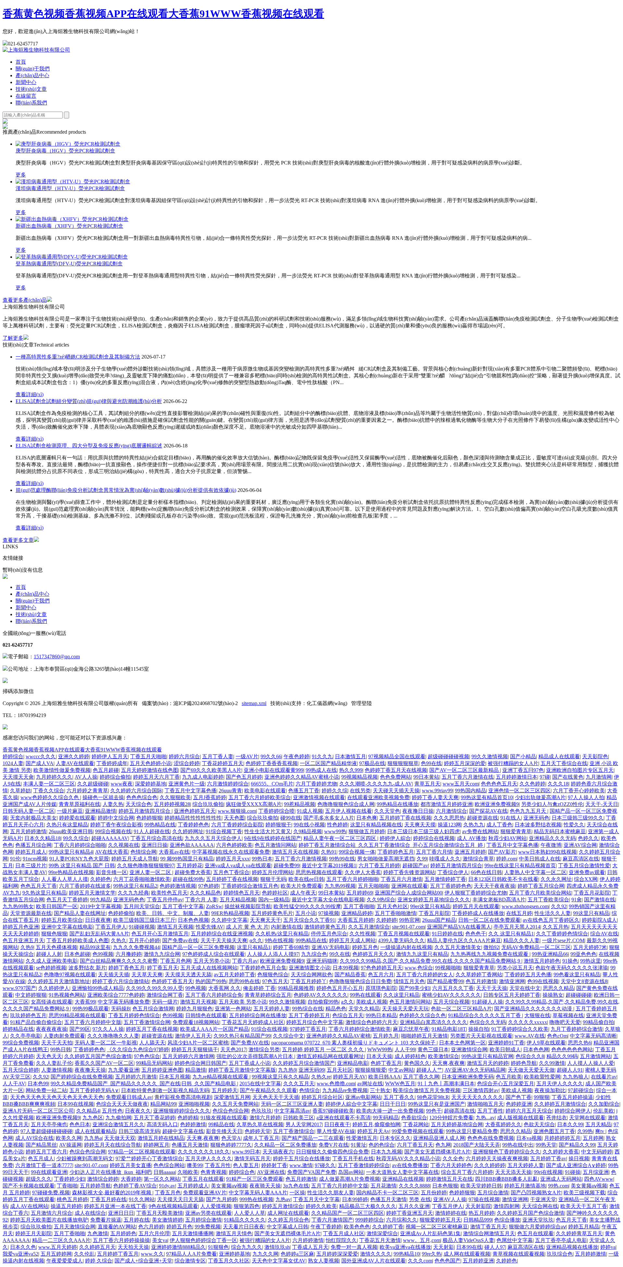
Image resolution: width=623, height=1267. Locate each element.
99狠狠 (541, 1097)
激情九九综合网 (162, 954)
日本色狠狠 (445, 1185)
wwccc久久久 (41, 756)
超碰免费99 (286, 865)
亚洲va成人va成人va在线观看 (238, 865)
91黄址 (358, 1145)
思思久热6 (579, 1042)
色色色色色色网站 (572, 1049)
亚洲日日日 (121, 1213)
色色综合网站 (169, 1165)
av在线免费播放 (410, 1165)
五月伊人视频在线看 (348, 811)
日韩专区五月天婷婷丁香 (511, 995)
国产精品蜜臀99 (445, 981)
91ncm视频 (35, 858)
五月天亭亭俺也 (49, 1124)
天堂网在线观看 (587, 1117)
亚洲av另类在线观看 (208, 1213)
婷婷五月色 (365, 947)
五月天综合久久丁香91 (309, 920)
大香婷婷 (131, 1179)
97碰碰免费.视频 (51, 1192)
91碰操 (572, 1172)
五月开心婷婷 (144, 940)
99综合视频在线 (113, 831)
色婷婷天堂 (258, 1131)
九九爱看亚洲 (123, 1070)
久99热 (585, 1131)
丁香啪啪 (67, 1185)
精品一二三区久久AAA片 (61, 1240)
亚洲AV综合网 (580, 845)
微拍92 (491, 947)
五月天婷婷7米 (590, 947)
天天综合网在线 (540, 1206)
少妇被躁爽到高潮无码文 (84, 1158)
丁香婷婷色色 (193, 824)
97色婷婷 (208, 886)
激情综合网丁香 (165, 995)
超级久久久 (39, 1179)
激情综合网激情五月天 (489, 1233)
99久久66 (271, 756)
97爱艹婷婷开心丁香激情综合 (149, 1158)
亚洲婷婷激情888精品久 (178, 1247)
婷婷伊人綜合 (395, 838)
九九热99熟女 (18, 906)
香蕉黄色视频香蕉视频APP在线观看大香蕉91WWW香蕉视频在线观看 (163, 13)
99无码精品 (386, 1117)
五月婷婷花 (189, 865)
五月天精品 (598, 1124)
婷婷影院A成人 (599, 920)
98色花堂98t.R (433, 1097)
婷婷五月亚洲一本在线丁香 (115, 1206)
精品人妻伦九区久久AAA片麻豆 (464, 940)
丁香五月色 (168, 1192)
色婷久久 (588, 838)
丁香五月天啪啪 (148, 756)
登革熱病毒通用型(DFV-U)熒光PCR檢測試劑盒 (69, 263)
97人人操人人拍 (586, 797)
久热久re (321, 1076)
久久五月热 (555, 927)
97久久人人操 (108, 1029)
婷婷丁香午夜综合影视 (116, 824)
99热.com (558, 1185)
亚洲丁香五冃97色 (523, 770)
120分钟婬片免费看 (451, 1117)
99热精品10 (407, 1254)
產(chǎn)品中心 (32, 75)
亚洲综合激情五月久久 (118, 1124)
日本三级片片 (30, 865)
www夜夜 (122, 783)
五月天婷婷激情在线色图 (149, 770)
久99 (422, 858)
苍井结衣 (556, 1117)
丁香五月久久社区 (229, 1260)
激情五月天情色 (234, 1233)
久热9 (26, 947)
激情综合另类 (264, 1049)
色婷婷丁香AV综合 (135, 1185)
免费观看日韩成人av (129, 1097)
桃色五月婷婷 (72, 1199)
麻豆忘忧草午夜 (411, 1029)
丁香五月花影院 (592, 892)
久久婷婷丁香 (387, 1226)
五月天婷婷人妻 (271, 1008)
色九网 (443, 1145)
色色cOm (557, 1036)
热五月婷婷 (482, 1213)
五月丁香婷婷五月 (309, 1015)
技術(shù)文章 (31, 89)
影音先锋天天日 (224, 1131)
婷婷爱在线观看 (77, 818)
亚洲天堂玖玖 (538, 1220)
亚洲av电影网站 (363, 1097)
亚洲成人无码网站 (561, 1179)
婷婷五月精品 (583, 1226)
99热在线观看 (365, 995)
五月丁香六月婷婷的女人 (424, 974)
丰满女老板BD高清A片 (498, 899)
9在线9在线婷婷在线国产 (272, 838)
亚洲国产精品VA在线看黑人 (459, 927)
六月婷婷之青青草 (87, 790)
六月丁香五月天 (415, 1145)
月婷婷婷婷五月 (562, 1138)
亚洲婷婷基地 (234, 1254)
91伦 (15, 858)
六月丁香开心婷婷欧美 (579, 790)
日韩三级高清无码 (139, 1131)
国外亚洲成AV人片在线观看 (373, 1260)
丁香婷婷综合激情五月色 (249, 886)
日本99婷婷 (355, 1199)
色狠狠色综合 (272, 974)
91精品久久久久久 (244, 1220)
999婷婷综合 (369, 1220)
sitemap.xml (254, 703)
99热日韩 (60, 1049)
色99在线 (431, 763)
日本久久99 (570, 1124)
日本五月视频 (174, 1076)
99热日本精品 (381, 1015)
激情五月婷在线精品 (161, 1138)
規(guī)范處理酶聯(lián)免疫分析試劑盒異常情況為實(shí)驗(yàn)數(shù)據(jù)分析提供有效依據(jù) (126, 490)
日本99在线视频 (75, 1104)
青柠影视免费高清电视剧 (183, 1097)
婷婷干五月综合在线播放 (301, 1158)
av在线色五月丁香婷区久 (551, 920)
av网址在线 (370, 1083)
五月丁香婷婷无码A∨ (94, 1090)
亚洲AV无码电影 (331, 947)
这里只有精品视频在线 (376, 824)
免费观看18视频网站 (196, 1022)
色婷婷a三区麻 (297, 1254)
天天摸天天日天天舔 (180, 1199)
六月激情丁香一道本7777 (43, 1165)
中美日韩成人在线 (539, 858)
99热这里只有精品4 (71, 852)
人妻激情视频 (56, 1070)
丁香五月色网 (175, 961)
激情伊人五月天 (193, 1036)
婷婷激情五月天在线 (449, 1179)
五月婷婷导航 (95, 1185)
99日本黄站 (426, 777)
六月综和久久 (401, 1220)
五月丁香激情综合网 (147, 1022)
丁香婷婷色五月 (395, 852)
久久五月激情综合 (369, 927)
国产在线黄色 (567, 777)
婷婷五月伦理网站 (272, 872)
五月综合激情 (492, 1192)
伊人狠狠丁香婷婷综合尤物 (476, 892)
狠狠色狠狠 (54, 933)
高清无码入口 (162, 1124)
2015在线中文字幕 (260, 1083)
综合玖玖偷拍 (208, 804)
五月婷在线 (137, 1220)
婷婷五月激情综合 (282, 1206)
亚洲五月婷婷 (470, 852)
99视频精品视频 (359, 777)
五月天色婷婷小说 (150, 763)
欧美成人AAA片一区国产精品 (214, 1029)
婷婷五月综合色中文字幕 (314, 1022)
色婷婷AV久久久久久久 (321, 995)
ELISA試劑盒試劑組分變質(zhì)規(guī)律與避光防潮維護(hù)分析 (89, 401)
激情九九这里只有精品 (422, 954)
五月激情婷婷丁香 (445, 879)
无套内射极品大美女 (33, 818)
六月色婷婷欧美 (234, 845)
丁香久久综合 (48, 790)
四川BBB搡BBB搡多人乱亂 (506, 1179)
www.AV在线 (530, 1036)
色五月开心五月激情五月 (160, 933)
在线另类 (360, 790)
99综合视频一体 (357, 852)
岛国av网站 (351, 1172)
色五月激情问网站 (275, 845)
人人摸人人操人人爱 (590, 1063)
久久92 (559, 906)
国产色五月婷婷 (244, 777)
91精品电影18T (449, 1029)
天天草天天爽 (147, 974)
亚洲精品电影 (352, 1063)
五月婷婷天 (225, 1090)
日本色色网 (536, 1049)
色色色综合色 (141, 797)
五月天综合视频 (451, 1002)
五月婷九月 (386, 1036)
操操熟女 (553, 995)
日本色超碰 (77, 954)
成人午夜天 (303, 892)
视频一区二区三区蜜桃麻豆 (437, 1226)
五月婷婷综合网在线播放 (257, 1015)
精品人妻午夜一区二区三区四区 (340, 838)
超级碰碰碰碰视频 (448, 756)
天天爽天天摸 (419, 824)
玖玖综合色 (560, 1254)
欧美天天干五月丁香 (583, 1206)
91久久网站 (142, 1199)
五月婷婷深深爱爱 (337, 1254)
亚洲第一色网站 (233, 1008)
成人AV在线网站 (29, 1206)
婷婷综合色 (242, 1172)
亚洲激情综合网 (469, 1049)
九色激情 (97, 1233)
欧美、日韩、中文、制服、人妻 (172, 913)
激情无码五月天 (252, 1158)
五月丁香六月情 (434, 852)
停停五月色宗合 (329, 933)
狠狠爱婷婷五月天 (440, 1220)
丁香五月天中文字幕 (316, 1199)
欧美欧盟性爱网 (542, 1076)
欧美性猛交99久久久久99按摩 (307, 906)
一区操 (297, 1192)
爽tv (600, 1131)
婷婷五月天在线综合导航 (112, 1145)
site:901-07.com (408, 927)
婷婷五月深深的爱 (464, 763)
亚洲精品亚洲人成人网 (439, 1138)
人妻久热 (113, 804)
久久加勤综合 (603, 1104)
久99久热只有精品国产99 (242, 1036)
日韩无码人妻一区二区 (29, 811)
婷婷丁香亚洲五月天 (409, 1213)
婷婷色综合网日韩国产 (200, 1063)
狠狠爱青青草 (515, 831)
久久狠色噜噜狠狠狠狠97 (145, 865)
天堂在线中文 (525, 988)
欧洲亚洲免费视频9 (497, 804)
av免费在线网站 (480, 831)
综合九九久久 (246, 1247)
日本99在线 (469, 1247)
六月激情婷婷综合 (228, 783)
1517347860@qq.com (57, 656)
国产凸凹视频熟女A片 (536, 1192)
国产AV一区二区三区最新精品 (464, 770)
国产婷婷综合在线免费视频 (82, 1076)
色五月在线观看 (535, 1233)
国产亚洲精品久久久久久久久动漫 (533, 1008)
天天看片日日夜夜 (243, 1226)
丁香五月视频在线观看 (404, 933)
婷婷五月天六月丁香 (156, 777)
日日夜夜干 (337, 1124)
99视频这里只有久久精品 (280, 1076)
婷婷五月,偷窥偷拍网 (376, 1124)
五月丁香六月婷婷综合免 (213, 995)
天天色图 (234, 818)
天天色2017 (233, 1049)
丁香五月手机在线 (353, 1158)
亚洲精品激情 (100, 811)
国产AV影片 (502, 852)
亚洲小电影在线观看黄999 (273, 770)
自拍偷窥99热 (323, 1002)
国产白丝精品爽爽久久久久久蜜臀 (119, 961)
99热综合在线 (307, 1008)
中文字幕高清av (292, 1111)
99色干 (434, 1111)
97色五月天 (275, 981)
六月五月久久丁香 (453, 988)
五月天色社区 (392, 906)
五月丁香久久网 (421, 1076)
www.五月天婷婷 (57, 1247)
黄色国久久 (417, 1063)
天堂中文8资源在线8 (584, 981)
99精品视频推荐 (296, 988)
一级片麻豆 (70, 811)
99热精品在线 (160, 824)
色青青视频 (213, 1172)
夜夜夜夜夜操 (51, 1029)
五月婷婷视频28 (172, 804)
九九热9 (287, 1070)
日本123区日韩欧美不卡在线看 (503, 879)
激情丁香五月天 (488, 1226)
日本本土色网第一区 (462, 1042)
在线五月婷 (519, 913)
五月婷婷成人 (193, 1185)
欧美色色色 (357, 1226)
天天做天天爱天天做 (531, 1070)
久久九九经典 (133, 892)
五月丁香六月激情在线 (468, 777)
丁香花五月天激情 (380, 1240)
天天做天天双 (119, 1138)
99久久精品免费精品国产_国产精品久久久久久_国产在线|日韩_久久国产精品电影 (144, 1083)
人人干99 (405, 1049)
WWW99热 (379, 1049)
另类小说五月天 (515, 967)
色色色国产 (447, 1260)
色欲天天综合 (539, 1124)
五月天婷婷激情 (28, 831)
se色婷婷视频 (51, 967)
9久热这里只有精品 (44, 892)
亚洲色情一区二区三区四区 (519, 790)
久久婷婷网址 (187, 831)
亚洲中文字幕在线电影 (67, 927)
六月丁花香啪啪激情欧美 (141, 879)
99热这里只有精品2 (135, 886)
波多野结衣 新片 (87, 967)
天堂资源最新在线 (31, 913)
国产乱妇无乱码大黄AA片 (99, 933)
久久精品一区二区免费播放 (285, 1145)
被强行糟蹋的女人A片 (513, 763)
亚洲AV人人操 (449, 1199)
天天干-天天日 (601, 804)
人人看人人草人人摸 (64, 879)
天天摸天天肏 (18, 777)
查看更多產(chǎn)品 (25, 300)
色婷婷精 (187, 1117)
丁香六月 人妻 (201, 899)
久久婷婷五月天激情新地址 (59, 981)
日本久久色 (23, 1247)
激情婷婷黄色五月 (325, 927)
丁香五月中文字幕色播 (190, 790)
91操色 (570, 961)
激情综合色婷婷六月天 (371, 1022)
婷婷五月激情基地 (525, 1185)
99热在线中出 (517, 1145)
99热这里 (590, 961)
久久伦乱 (84, 1254)
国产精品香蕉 (350, 974)
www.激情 (300, 1165)
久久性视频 (362, 933)
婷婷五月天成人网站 (352, 940)
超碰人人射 (49, 954)
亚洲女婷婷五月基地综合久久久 (433, 899)
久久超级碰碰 (92, 783)
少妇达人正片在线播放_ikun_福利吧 (110, 1172)
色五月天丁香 (571, 1220)
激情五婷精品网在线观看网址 (330, 1056)
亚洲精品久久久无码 (552, 838)
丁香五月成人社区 (343, 1233)
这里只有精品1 (254, 947)
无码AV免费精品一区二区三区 (536, 947)
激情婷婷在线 (450, 1213)
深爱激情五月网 (232, 1097)
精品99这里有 (95, 947)
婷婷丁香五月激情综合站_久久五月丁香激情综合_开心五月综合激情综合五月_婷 (391, 845)
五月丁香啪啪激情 (395, 913)
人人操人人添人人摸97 (273, 954)
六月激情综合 (451, 811)
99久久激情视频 (489, 756)
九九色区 (92, 1117)
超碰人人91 (570, 1070)
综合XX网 (585, 879)
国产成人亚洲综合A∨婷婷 (576, 1165)
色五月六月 (381, 974)
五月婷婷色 (123, 1233)
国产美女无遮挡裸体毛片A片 (437, 1151)
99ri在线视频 (548, 1172)
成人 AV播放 (471, 838)
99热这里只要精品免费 (472, 1131)
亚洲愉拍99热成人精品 (98, 988)
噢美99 (194, 1165)
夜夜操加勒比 (550, 1090)
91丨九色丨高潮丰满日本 (446, 1083)
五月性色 (112, 1111)
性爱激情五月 (361, 1138)
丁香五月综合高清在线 (156, 838)
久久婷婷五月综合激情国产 (304, 1063)
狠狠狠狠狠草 (403, 763)
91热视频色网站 (67, 995)
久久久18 (558, 783)
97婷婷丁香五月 (308, 1029)
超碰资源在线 (482, 818)
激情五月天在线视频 (295, 852)
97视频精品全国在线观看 (396, 756)
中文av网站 (401, 1070)
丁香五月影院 (434, 913)
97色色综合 (147, 1056)
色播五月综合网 (33, 845)
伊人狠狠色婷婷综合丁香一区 (203, 1240)
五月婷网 (593, 1138)
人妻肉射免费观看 (64, 1036)
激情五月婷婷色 (542, 961)
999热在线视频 (256, 1199)
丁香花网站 (416, 1124)
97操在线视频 (484, 1199)
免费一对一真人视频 (354, 1247)
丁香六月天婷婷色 (451, 1165)
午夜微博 (551, 845)
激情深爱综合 (382, 1233)
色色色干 (475, 933)
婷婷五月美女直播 (130, 1165)
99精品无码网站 (154, 1063)
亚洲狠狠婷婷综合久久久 (181, 1111)
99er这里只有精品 (430, 906)
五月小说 (305, 913)
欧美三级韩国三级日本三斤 (144, 920)
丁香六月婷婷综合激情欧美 (359, 1029)
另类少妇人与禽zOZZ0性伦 (552, 804)
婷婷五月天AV (349, 1076)
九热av (283, 1199)
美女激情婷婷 (167, 1220)
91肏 (576, 899)
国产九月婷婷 (221, 1199)
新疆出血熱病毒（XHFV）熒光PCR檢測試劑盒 (69, 226)
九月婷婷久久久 (54, 777)
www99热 (335, 831)
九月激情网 (599, 777)
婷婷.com (506, 858)
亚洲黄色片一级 (186, 783)
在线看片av (604, 1076)
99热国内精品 (470, 790)
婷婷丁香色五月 (126, 967)
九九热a (93, 1138)
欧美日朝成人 (505, 1049)
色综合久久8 (530, 1056)
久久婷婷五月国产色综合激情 (98, 1056)
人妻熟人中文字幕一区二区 (535, 872)
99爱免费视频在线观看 (418, 1131)
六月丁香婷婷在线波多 (85, 886)
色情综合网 (143, 852)
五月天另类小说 (211, 961)
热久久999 (350, 770)
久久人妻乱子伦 (54, 1063)
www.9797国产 (19, 988)
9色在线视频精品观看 (173, 1206)
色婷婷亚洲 (519, 1104)
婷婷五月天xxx (233, 858)
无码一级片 (165, 1002)
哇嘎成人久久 (444, 858)
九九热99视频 (340, 886)
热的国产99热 (210, 981)
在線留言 (26, 96)
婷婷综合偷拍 (115, 777)
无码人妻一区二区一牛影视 (106, 1042)
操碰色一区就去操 (103, 797)
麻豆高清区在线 (581, 858)
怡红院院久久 (341, 1240)
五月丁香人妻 (217, 756)
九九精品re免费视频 (345, 1090)
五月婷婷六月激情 (136, 1076)
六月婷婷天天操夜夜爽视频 (497, 1158)
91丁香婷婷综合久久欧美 (519, 1029)
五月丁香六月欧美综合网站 (540, 892)
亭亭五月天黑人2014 (517, 927)
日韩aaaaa (164, 1172)
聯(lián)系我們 (31, 102)
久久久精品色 (205, 892)
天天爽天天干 (265, 920)
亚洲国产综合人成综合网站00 (408, 892)
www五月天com (461, 783)
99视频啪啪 (448, 967)
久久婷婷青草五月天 (579, 1233)
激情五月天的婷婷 (487, 1063)
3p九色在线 (296, 1185)
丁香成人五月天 (310, 1247)
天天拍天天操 (133, 1247)
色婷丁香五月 (386, 1063)
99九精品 (100, 899)
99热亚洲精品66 (550, 954)
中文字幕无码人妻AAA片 (258, 1192)
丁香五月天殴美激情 (159, 1213)
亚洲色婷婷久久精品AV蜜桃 (338, 1036)
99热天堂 (546, 1145)
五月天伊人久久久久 (559, 1083)
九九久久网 (265, 1254)
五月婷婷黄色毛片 (272, 913)
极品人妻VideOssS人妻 (468, 1240)
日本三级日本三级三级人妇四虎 (423, 831)
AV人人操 (86, 777)
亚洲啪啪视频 (194, 1104)
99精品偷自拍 (598, 1022)
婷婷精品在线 (18, 1029)
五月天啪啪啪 (373, 886)
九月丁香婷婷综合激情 (577, 1029)
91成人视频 (310, 811)
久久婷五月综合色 (288, 1220)
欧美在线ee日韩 (306, 879)
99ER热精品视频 (230, 913)
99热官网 (409, 920)
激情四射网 (506, 1206)
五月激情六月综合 (51, 1213)
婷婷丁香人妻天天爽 (435, 797)
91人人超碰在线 (152, 831)
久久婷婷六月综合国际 (136, 790)
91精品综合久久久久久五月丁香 (485, 1015)
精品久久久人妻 (521, 940)
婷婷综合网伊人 (573, 1111)
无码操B (120, 1008)
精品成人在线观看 (559, 756)
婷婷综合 (13, 756)
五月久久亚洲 (414, 1206)
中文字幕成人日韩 (287, 1226)
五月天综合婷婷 (21, 1070)
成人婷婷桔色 (410, 1056)
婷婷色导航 (524, 1063)
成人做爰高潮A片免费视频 (349, 1179)
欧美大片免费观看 (301, 886)
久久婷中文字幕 (229, 920)
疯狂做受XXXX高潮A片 (254, 804)
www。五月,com (421, 1240)
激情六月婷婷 (265, 1117)
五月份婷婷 (434, 1192)
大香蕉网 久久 (224, 988)
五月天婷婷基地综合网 (457, 1124)
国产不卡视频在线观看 (29, 1185)
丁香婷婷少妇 (69, 1179)
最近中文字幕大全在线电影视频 (328, 899)
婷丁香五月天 (162, 967)
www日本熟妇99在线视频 (547, 852)
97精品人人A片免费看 (191, 1254)
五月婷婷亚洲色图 (162, 1070)
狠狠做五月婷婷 (366, 831)
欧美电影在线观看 (265, 790)
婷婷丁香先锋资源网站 (409, 872)
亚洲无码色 (536, 818)
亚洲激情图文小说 (309, 967)
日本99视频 (346, 967)
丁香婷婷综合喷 (276, 811)
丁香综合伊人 (453, 872)
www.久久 (152, 1254)
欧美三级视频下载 (584, 1192)
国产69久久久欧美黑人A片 (210, 770)
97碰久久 (325, 1165)
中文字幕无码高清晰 (593, 1036)
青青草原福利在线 (79, 804)
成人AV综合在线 (34, 1138)
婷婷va (608, 1247)
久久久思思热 (449, 818)
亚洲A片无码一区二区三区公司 (38, 1111)
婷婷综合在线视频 (434, 838)
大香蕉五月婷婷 (355, 920)
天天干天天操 (491, 988)
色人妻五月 (246, 1165)
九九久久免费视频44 (136, 947)
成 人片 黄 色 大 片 (247, 927)
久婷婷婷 (386, 920)
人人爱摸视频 (215, 1206)
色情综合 (309, 1090)
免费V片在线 (333, 1145)
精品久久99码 (562, 1056)
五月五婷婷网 (56, 1254)
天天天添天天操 (513, 1172)
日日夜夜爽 (98, 920)
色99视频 (102, 954)
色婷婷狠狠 (149, 818)
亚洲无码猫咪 (321, 961)
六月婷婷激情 (308, 1240)
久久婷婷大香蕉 (561, 1151)
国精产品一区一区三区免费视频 (198, 947)
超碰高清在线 (459, 1111)
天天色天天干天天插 (275, 1097)
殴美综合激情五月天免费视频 (426, 1090)
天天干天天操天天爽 (224, 940)
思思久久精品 (558, 988)
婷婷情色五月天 (241, 892)
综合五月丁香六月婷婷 (467, 1172)
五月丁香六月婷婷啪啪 (352, 879)
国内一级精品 (273, 899)
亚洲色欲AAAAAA (192, 845)
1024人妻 (13, 763)
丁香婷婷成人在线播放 (478, 913)
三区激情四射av (481, 1090)
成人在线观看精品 (95, 1131)
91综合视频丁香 (224, 831)
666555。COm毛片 (272, 783)
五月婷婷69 (360, 892)
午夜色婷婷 (297, 756)
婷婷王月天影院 (33, 1233)
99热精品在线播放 (397, 804)
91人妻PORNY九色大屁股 (79, 858)
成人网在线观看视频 (467, 1254)
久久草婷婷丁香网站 (479, 974)
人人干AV (14, 1083)
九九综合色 (314, 954)
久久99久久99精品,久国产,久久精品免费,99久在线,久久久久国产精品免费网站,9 (430, 961)
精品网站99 (163, 1104)
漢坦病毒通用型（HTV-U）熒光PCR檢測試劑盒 (70, 188)
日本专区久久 (395, 1138)
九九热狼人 (576, 1076)
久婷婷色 (100, 879)
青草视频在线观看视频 (518, 1254)
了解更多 (13, 338)
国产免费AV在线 (250, 1042)
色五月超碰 (106, 770)
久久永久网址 (556, 879)
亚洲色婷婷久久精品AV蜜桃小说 (301, 777)
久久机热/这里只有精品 (282, 933)
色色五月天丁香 (38, 886)
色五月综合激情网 (153, 1008)
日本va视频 (529, 1138)
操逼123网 (449, 824)
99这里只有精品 (591, 913)
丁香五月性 (218, 1165)
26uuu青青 (230, 790)
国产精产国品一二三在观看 (313, 1138)
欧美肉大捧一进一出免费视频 (390, 1111)
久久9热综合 (381, 899)
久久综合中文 (288, 1036)
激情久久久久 (375, 1254)
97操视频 (328, 913)
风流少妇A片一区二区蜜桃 (197, 1042)
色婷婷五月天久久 (373, 954)
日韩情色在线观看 (206, 1015)
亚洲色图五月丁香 (554, 1131)
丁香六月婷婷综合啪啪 (80, 845)
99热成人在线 (321, 770)
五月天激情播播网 (193, 1233)
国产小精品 (523, 756)
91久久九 (322, 756)
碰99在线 (290, 818)
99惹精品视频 (299, 804)
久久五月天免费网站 (235, 1104)
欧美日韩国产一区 (57, 906)
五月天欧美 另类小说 (243, 1002)
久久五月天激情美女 (457, 947)
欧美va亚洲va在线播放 (405, 1247)
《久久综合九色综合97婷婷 (138, 1049)
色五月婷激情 (481, 981)
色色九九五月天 (528, 811)
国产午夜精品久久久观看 (268, 1090)
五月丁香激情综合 (293, 1131)
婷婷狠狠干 (278, 824)
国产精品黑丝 (41, 1145)
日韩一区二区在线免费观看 (489, 920)
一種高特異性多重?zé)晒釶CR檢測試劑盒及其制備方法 (78, 356)
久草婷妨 (20, 790)
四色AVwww (598, 1179)
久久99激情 (552, 1063)
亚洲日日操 (154, 845)
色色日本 (79, 1124)
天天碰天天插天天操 (396, 790)
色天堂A (231, 1138)
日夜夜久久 (138, 1111)
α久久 (256, 940)
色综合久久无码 (488, 1022)
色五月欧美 (509, 1076)
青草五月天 (427, 783)
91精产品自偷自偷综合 (36, 1022)
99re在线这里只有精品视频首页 (520, 865)
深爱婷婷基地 (150, 783)
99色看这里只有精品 (577, 974)
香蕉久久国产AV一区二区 (104, 1063)
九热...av (485, 1117)
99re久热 (431, 1254)
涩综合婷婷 (187, 763)
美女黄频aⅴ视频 (229, 1185)
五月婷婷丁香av (548, 1158)
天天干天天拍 (56, 1042)
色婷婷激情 (193, 1124)
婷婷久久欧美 (321, 1206)
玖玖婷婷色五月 (28, 1015)
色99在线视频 (542, 981)
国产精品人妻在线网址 (80, 913)
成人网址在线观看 (288, 1213)
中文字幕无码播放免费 (124, 1002)
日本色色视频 (193, 920)
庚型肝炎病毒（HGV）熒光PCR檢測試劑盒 (65, 150)
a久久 (347, 1002)
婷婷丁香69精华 (291, 947)
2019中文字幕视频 (100, 906)
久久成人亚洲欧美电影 (52, 961)
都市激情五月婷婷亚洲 (446, 804)
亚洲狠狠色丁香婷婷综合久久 (506, 1151)
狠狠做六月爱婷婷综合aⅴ (537, 1226)
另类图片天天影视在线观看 (481, 1036)
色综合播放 (507, 1220)
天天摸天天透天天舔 (188, 974)
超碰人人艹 (429, 1070)
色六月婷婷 (151, 1226)
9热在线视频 (279, 940)
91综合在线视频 (269, 1029)
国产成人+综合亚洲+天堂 (143, 1260)
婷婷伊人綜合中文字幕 (351, 1104)
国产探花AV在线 (488, 811)
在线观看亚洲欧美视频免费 (378, 797)
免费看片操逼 (105, 1220)
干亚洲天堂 (543, 1199)
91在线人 (510, 818)
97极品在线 (372, 763)
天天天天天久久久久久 (477, 1097)
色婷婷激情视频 (178, 886)
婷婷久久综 (335, 790)
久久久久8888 (414, 1185)
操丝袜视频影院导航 (248, 906)
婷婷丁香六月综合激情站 (120, 981)
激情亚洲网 (512, 981)
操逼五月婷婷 (66, 1206)
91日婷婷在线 (447, 933)
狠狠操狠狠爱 (370, 1070)
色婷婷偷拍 (121, 913)
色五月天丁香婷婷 (67, 899)
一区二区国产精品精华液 (328, 763)
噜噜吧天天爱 (564, 1022)
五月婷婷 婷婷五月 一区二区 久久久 (323, 1049)
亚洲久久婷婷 (73, 756)
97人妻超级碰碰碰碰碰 (46, 1131)
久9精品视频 (307, 831)
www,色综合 (419, 967)
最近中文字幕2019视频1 (329, 865)
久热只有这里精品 (67, 824)
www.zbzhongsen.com (525, 906)
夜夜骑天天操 (265, 1185)
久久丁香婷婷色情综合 (562, 933)
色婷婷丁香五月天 (172, 981)
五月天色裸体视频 (56, 947)
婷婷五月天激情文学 (92, 892)
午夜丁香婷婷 (326, 1226)
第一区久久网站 (162, 1179)
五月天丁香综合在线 (564, 763)
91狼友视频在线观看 (224, 1117)
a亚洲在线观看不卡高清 (343, 1117)
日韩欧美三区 (298, 1117)
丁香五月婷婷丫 (308, 981)
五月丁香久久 (399, 1097)
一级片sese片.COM (563, 940)
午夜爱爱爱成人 (64, 1260)
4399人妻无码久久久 (401, 940)
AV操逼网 (70, 1145)
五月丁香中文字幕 (183, 906)
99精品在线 (221, 1124)
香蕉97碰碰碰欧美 (333, 1111)
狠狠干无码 (273, 879)
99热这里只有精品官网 (487, 1056)
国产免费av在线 (180, 940)
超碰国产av (415, 865)
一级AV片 (247, 756)
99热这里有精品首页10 (487, 797)
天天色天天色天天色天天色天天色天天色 (57, 1097)
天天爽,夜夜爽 (448, 1063)
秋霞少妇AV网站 (507, 838)
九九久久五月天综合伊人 (213, 838)
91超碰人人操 (487, 1002)
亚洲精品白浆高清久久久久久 (433, 1022)
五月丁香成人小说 (249, 1063)
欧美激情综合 (443, 1056)
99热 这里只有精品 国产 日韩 (82, 865)
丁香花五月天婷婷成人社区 (253, 1022)
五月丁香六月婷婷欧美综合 (259, 797)
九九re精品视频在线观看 (221, 1076)
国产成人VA (40, 763)
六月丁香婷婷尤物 (316, 783)
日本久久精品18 (42, 838)
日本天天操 (379, 1056)
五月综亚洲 (596, 1172)
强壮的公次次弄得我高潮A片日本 (255, 1056)
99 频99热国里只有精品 (187, 858)
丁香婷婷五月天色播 (528, 974)
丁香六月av (245, 961)
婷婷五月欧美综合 (62, 920)
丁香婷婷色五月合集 (263, 967)
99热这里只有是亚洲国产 (436, 1104)
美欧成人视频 (371, 1002)
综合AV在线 (604, 933)
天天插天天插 (113, 974)
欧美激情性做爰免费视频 (62, 770)
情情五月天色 (409, 981)
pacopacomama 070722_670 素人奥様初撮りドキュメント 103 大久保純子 (354, 1042)
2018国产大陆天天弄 (476, 1145)
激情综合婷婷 (102, 1179)
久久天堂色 (387, 811)
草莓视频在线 (568, 1015)
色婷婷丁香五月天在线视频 (396, 770)
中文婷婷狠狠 (30, 995)
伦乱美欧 (603, 1111)
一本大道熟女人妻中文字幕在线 (402, 1172)
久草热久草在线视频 (260, 1124)
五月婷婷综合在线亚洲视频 (222, 933)
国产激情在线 (599, 899)
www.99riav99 (437, 790)
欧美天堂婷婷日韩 (481, 1185)
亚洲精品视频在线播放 (572, 1247)
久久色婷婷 (532, 783)
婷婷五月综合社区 (322, 1097)
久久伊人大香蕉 (363, 872)
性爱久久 (574, 824)
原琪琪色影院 (381, 988)
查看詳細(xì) (29, 394)
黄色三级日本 (433, 1049)
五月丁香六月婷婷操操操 (121, 1240)
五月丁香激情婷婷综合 (364, 1165)
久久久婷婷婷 (489, 1165)
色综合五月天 (347, 1015)
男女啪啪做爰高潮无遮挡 (385, 858)
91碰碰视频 (142, 927)
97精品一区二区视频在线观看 (142, 1151)
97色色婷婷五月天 (381, 967)
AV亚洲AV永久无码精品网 (475, 1070)
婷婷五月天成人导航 (134, 858)
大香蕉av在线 (174, 852)
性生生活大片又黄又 (267, 831)
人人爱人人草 (249, 1213)
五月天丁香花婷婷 (154, 1117)
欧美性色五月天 (169, 892)
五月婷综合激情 (203, 1220)
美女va (159, 1240)
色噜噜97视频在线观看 (70, 974)
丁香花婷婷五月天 (222, 763)
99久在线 (339, 954)
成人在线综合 (90, 1213)
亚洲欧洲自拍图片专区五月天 (580, 770)
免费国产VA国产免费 (311, 1172)
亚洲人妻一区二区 (150, 872)
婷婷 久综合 (98, 1260)
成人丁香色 (499, 824)
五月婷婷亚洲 (478, 1260)
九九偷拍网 (118, 1117)
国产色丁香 (518, 1097)
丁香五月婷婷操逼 (572, 1097)
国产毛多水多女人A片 (328, 818)
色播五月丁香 (303, 790)
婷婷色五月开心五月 (339, 988)
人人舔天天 (152, 1042)
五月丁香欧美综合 (548, 899)
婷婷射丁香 (274, 1165)
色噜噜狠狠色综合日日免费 (360, 981)
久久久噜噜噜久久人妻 (113, 1036)
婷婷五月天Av (373, 1131)
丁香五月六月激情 (401, 879)
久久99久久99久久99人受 (154, 988)
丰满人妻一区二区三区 (49, 783)
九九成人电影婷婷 (203, 777)
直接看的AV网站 (117, 1226)
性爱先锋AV (210, 927)
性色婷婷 (337, 824)
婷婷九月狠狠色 (194, 1008)
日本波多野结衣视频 (538, 824)
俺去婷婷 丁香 (259, 988)
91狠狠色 (218, 1247)
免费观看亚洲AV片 (204, 1192)
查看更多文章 (18, 540)
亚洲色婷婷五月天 (194, 811)
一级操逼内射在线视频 (406, 947)
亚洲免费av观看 (587, 872)
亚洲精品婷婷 (357, 913)
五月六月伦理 (154, 1233)
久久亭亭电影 (25, 1036)
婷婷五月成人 (30, 852)
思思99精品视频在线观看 (77, 1015)
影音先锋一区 (111, 872)
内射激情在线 (286, 927)
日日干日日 (393, 1104)
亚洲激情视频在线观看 (319, 797)
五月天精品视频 (238, 899)
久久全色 (453, 1158)
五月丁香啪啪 (358, 906)
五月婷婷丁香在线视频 (405, 818)
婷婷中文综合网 (116, 818)
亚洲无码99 (311, 1070)
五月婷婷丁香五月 (118, 1254)
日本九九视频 (386, 1151)
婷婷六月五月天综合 (529, 1111)
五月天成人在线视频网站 (209, 967)
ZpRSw (214, 906)
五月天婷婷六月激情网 (188, 1056)
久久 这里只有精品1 (511, 933)
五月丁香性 (490, 1111)
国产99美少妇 (414, 988)
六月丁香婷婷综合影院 (237, 824)
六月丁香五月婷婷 (379, 865)
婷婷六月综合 (184, 756)
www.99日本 (246, 1151)
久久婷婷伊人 (53, 988)
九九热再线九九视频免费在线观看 (490, 954)
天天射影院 (478, 1206)
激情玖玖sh (277, 1247)
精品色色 (335, 1008)
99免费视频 (208, 1226)
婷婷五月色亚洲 (21, 927)
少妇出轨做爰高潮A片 (540, 797)
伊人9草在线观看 (546, 1042)
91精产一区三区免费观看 (254, 1179)
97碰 (545, 777)
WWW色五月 (400, 1083)
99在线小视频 (309, 824)
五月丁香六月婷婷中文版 (92, 1022)
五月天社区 (340, 1070)
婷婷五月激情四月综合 (145, 811)
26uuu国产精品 (439, 920)
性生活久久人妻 (552, 913)
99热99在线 (342, 858)
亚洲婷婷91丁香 (506, 1042)
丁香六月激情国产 (332, 1220)
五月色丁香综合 (231, 872)
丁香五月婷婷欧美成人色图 (77, 940)
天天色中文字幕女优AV (279, 1260)
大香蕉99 (85, 1002)
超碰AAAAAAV (109, 838)
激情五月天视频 (175, 927)
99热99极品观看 (90, 1008)
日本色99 (38, 1083)
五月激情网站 (595, 1056)
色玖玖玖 (261, 1111)
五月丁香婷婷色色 (450, 886)
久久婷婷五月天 (97, 1247)
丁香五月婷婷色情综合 (134, 1015)
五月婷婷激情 (590, 1254)
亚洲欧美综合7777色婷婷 (115, 995)
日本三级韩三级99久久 (578, 818)
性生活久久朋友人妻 (330, 1192)
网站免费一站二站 (46, 1090)
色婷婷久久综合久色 (422, 1015)
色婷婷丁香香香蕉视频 (272, 763)
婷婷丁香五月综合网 (541, 886)
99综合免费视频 (21, 1042)
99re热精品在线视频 (71, 872)
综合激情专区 (190, 1260)
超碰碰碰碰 (579, 995)
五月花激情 (384, 1185)
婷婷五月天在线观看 (476, 906)
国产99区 (79, 1029)
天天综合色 (139, 804)
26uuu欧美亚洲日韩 (71, 831)
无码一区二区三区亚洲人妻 (292, 1104)
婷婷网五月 (156, 1145)
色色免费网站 (395, 777)
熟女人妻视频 (323, 1260)
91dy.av (167, 1185)
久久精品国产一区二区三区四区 (347, 1213)
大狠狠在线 (537, 1015)
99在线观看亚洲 (49, 1172)
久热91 (328, 852)
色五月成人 (41, 1158)
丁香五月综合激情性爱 (584, 865)
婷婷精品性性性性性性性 (193, 818)
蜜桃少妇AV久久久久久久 (451, 995)
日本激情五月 (350, 756)
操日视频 (578, 1158)
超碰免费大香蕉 (193, 872)
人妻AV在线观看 (75, 763)
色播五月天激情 (190, 1145)
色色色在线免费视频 (490, 1138)
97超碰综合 (581, 1090)
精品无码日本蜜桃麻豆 (560, 831)
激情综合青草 (478, 858)
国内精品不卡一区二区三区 (387, 1192)
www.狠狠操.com (237, 811)
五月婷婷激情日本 (516, 777)
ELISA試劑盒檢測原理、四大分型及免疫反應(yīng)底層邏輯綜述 (89, 445)
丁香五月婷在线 (108, 1199)
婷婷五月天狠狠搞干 (194, 1049)
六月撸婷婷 (128, 954)
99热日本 (262, 858)
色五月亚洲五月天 (23, 940)
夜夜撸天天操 (90, 1070)
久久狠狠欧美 (175, 797)
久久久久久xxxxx (527, 1022)
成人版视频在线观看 (520, 1117)
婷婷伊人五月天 (110, 756)
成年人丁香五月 (261, 1138)
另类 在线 (420, 1199)
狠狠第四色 (247, 1206)
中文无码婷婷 (596, 1151)
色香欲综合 (414, 1117)
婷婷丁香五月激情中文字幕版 (242, 1070)
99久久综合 (76, 838)
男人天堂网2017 (304, 1124)
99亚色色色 (583, 954)
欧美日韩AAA (384, 1076)
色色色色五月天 (499, 783)
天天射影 (443, 1247)
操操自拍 (478, 1029)
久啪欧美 (187, 1172)
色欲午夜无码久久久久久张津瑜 (571, 967)
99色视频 (195, 988)
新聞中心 (26, 82)
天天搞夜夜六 (278, 1151)
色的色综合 (382, 1145)
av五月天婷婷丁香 (234, 974)
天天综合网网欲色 (311, 974)
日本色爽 (366, 818)
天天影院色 (595, 756)
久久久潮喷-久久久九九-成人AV (375, 783)
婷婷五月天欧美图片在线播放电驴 (49, 1220)
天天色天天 (49, 1056)
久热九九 (473, 824)
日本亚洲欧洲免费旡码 (468, 1076)
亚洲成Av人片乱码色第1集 (430, 1233)
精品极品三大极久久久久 (367, 1206)
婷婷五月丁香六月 (46, 1151)
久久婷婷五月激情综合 (560, 1104)
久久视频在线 (123, 845)
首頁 (21, 62)
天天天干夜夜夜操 (494, 886)
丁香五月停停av (165, 899)
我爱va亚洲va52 (20, 1254)
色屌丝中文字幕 (514, 1240)
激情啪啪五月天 (485, 1104)
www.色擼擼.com (336, 1083)
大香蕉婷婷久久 (503, 1124)
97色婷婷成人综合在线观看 (213, 954)
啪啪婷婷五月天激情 (424, 1036)
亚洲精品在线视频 (403, 1179)
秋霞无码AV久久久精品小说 (408, 1158)
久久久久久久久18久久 (204, 1151)
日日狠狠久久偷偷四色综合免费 (332, 1151)
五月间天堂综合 (142, 906)
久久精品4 (88, 1111)
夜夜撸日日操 (418, 811)
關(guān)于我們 (33, 68)
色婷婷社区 (275, 892)
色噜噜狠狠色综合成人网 (345, 804)
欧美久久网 (69, 1138)
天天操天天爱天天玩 (405, 1008)
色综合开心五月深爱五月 (505, 1083)
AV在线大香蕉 (111, 852)
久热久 (119, 940)
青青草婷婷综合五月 (268, 995)
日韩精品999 (477, 1220)
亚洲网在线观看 (409, 886)
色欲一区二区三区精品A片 (461, 1008)
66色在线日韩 (486, 872)
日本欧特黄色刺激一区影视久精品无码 (165, 1090)
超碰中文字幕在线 (183, 1131)
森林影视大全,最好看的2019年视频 (112, 1192)
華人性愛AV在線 (336, 1131)
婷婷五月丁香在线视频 (152, 1029)
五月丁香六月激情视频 (301, 858)
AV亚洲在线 (271, 1172)
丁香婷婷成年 (112, 763)
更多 (21, 174)
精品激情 (195, 1070)
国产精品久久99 (577, 1145)
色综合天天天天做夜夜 (122, 1104)
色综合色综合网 (231, 1111)
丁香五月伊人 (111, 927)
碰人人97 (494, 1247)
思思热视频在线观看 (319, 872)
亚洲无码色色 (128, 899)
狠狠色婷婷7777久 (231, 1145)
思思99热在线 (244, 981)
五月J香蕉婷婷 (209, 797)
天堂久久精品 (364, 1008)
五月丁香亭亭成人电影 (561, 1240)
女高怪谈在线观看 (51, 1002)
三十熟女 (380, 1090)
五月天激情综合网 (74, 1226)
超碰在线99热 (188, 879)
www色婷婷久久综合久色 (50, 797)
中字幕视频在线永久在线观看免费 (231, 852)
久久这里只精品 (401, 995)
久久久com (420, 1260)
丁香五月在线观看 (203, 1179)
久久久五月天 (298, 1083)
